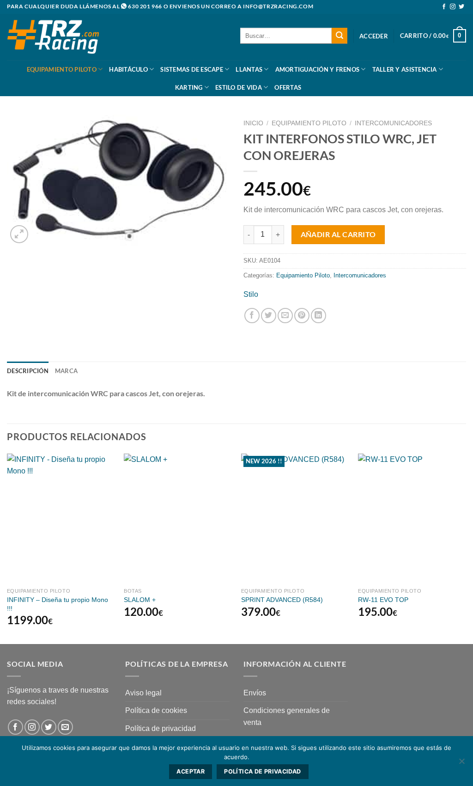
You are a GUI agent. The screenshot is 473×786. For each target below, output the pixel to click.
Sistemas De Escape (191, 69)
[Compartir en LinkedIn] (318, 315)
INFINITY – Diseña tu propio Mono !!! (57, 604)
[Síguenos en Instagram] (452, 7)
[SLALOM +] (178, 518)
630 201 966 (145, 6)
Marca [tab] (66, 371)
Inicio (253, 123)
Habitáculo (128, 69)
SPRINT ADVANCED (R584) (282, 599)
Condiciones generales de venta (286, 716)
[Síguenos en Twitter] (461, 7)
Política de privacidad (160, 728)
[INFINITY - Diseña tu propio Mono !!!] (61, 518)
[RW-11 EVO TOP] (412, 518)
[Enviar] (339, 35)
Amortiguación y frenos (317, 69)
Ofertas (287, 87)
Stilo (250, 294)
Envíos (254, 693)
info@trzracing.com (278, 6)
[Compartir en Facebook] (252, 315)
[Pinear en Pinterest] (301, 315)
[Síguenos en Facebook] (444, 7)
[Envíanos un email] (65, 727)
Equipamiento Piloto (62, 69)
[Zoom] (19, 234)
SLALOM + (140, 599)
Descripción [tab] (28, 371)
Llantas (249, 69)
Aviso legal (143, 693)
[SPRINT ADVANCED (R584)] (295, 518)
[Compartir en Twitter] (268, 315)
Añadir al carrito (338, 234)
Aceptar (190, 771)
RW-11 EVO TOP (383, 599)
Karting (189, 87)
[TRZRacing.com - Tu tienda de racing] (53, 37)
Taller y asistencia (404, 69)
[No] (461, 763)
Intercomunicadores (393, 123)
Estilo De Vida (238, 87)
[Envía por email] (285, 315)
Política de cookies (156, 710)
